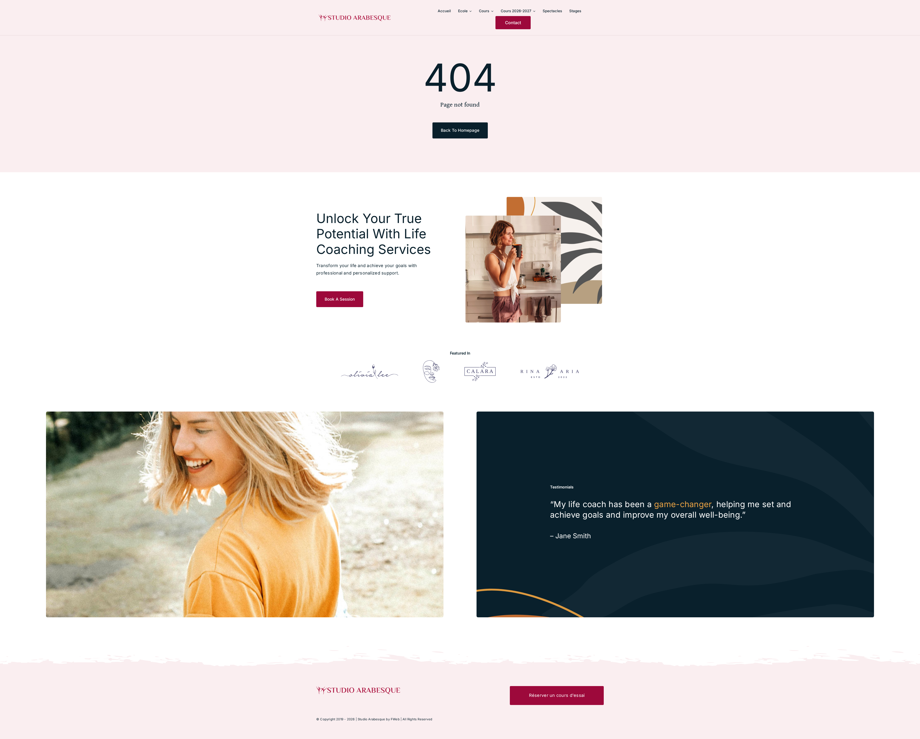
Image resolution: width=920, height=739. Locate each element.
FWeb (395, 719)
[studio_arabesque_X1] (355, 16)
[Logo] (369, 366)
